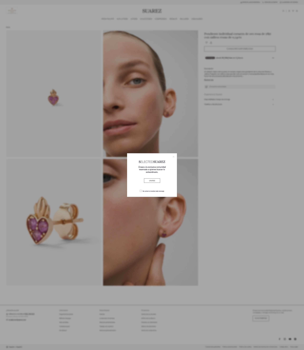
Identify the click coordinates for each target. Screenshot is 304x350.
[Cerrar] (173, 156)
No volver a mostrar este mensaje (153, 191)
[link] (152, 180)
